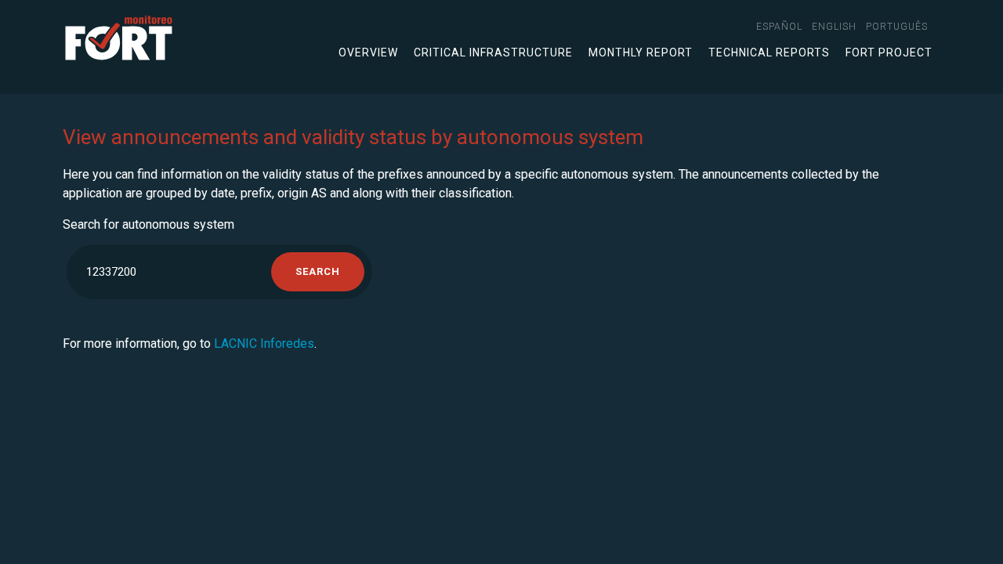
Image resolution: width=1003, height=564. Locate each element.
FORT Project (888, 52)
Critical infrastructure (493, 52)
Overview (368, 52)
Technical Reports (769, 52)
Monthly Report (640, 52)
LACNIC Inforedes (264, 343)
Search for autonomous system (148, 224)
